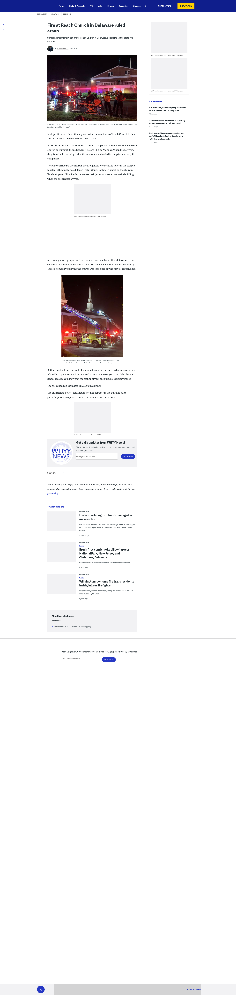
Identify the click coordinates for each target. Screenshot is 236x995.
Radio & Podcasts (77, 6)
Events (110, 6)
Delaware (55, 14)
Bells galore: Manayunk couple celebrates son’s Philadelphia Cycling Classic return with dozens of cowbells (166, 136)
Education (123, 6)
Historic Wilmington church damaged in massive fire (105, 517)
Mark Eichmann (62, 48)
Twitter (63, 472)
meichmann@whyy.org (81, 626)
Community (42, 14)
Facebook (58, 472)
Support (137, 6)
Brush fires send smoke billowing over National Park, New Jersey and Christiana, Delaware (104, 553)
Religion (67, 14)
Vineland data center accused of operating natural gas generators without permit (167, 122)
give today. (53, 493)
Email (68, 472)
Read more (56, 620)
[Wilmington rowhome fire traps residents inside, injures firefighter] (61, 585)
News (61, 6)
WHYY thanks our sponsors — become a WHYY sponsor (90, 216)
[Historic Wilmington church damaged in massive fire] (61, 522)
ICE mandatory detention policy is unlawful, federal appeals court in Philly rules (167, 109)
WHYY (44, 6)
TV (91, 6)
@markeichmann (61, 626)
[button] (41, 989)
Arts (100, 6)
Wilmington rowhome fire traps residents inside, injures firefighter (106, 583)
